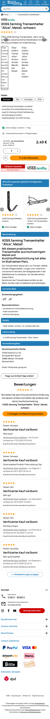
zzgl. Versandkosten (17, 141)
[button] (25, 39)
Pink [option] (40, 99)
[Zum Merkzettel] (5, 157)
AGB (8, 695)
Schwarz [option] (7, 99)
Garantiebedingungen (32, 710)
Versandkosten (40, 703)
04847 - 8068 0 (16, 597)
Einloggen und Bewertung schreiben (26, 413)
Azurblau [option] (28, 99)
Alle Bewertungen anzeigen (26, 574)
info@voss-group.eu (14, 367)
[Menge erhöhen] (17, 150)
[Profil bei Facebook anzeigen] (8, 610)
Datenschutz (38, 695)
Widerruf (27, 695)
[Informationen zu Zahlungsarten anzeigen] (25, 656)
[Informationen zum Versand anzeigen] (10, 678)
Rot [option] (17, 99)
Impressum (16, 695)
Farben (4, 95)
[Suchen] (46, 8)
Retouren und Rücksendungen (31, 712)
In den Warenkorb (30, 158)
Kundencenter (14, 604)
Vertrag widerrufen (32, 610)
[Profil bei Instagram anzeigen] (2, 610)
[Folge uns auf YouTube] (14, 610)
